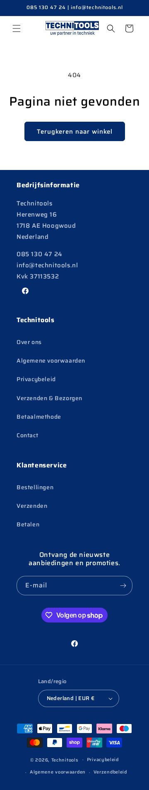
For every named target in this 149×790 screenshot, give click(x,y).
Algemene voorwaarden (51, 360)
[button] (16, 28)
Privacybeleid (36, 379)
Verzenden (32, 505)
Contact (27, 435)
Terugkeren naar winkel (75, 132)
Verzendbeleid (110, 772)
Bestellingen (35, 487)
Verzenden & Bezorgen (49, 398)
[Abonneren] (123, 585)
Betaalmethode (39, 416)
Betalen (28, 524)
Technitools (64, 759)
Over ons (29, 342)
